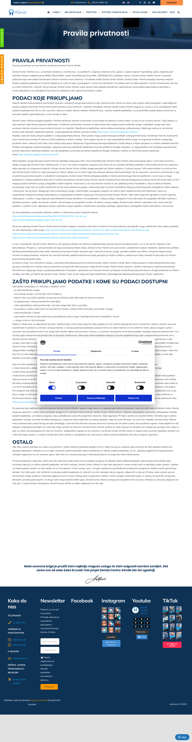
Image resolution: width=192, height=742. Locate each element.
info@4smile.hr (20, 658)
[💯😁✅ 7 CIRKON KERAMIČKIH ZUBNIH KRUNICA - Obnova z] (104, 623)
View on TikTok (173, 645)
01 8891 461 (19, 622)
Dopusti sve (133, 398)
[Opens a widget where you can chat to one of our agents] (182, 737)
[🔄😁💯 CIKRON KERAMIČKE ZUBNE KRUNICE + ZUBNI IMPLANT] (104, 610)
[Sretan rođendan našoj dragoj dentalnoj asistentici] (117, 623)
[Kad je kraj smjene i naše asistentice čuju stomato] (104, 616)
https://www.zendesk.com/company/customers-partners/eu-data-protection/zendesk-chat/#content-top (97, 230)
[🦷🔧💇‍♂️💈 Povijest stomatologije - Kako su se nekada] (111, 610)
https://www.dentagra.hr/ (25, 402)
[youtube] (154, 3)
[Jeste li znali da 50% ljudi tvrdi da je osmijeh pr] (117, 610)
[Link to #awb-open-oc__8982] (2, 37)
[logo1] (17, 10)
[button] (165, 610)
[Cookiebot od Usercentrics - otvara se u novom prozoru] (140, 343)
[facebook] (140, 3)
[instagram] (145, 3)
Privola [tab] (57, 351)
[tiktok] (149, 3)
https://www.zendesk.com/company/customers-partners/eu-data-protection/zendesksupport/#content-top (65, 233)
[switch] (81, 388)
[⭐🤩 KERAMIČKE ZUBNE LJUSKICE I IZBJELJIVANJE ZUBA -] (111, 616)
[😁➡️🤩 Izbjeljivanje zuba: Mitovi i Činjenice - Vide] (104, 630)
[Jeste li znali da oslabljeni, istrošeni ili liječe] (111, 623)
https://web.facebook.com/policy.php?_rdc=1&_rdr (37, 220)
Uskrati (58, 398)
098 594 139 (19, 640)
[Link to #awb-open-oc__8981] (2, 69)
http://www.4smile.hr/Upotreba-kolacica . (118, 132)
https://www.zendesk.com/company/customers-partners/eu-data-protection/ (50, 237)
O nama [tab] (135, 351)
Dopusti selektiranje (96, 398)
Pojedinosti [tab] (96, 351)
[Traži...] (179, 12)
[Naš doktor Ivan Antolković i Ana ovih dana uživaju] (117, 630)
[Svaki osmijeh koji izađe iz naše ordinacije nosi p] (117, 616)
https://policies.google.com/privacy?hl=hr (38, 154)
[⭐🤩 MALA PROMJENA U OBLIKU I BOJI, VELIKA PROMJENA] (111, 630)
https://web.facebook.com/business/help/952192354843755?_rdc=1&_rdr (49, 216)
